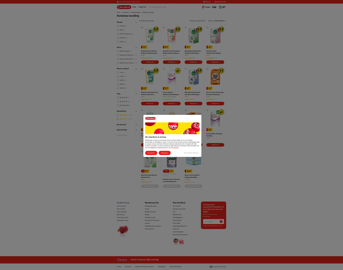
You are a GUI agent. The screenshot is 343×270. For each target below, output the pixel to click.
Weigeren (164, 153)
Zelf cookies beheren (191, 153)
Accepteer (151, 153)
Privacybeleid (174, 147)
